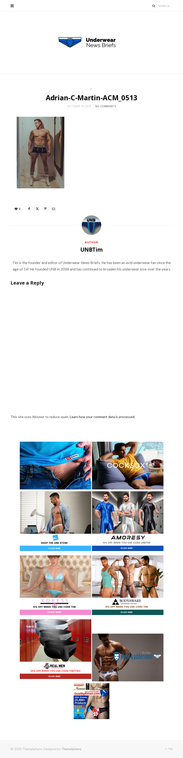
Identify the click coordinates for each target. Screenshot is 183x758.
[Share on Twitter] (37, 208)
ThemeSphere (71, 749)
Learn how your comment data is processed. (102, 417)
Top (170, 748)
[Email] (53, 208)
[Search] (153, 5)
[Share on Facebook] (29, 208)
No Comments (105, 106)
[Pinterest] (45, 208)
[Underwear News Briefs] (91, 42)
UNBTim (91, 249)
